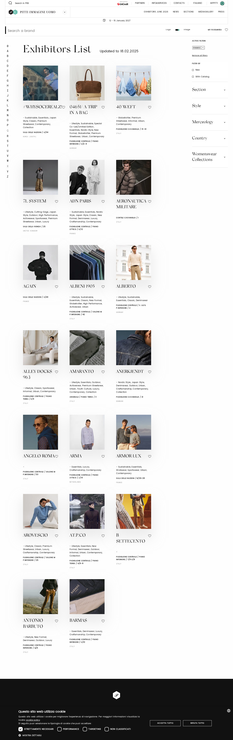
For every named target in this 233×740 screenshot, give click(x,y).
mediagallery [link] (205, 12)
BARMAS (78, 621)
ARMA (76, 456)
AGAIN (29, 287)
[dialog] (116, 723)
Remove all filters (200, 55)
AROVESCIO (35, 535)
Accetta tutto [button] (165, 723)
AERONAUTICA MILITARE (131, 204)
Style (196, 106)
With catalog (202, 76)
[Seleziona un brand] (65, 12)
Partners (140, 3)
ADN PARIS (80, 201)
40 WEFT (126, 107)
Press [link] (221, 12)
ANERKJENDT (130, 372)
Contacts (179, 3)
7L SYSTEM (34, 201)
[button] (81, 735)
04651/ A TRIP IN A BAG (83, 110)
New (197, 70)
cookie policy (33, 720)
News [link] (176, 12)
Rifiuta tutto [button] (197, 723)
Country (199, 138)
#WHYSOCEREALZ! (42, 107)
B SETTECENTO (130, 538)
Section (199, 90)
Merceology (202, 122)
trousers (196, 48)
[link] (215, 3)
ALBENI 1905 (82, 287)
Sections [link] (189, 12)
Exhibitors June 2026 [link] (156, 12)
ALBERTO (126, 287)
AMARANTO (82, 372)
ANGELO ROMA (39, 456)
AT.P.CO (78, 535)
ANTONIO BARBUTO (33, 624)
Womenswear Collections (204, 157)
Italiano (197, 3)
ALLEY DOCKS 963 (37, 375)
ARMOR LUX (128, 456)
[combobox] (228, 710)
